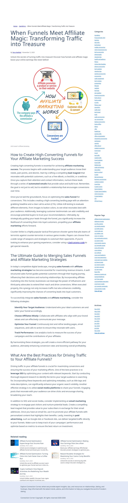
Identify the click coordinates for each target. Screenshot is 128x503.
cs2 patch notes (98, 241)
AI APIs (96, 102)
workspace (97, 141)
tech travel (97, 112)
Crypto (96, 175)
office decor (97, 146)
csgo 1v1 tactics (98, 236)
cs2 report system (99, 265)
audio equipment (99, 78)
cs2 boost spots (98, 262)
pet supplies (97, 93)
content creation (99, 182)
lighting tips (97, 165)
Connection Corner (32, 7)
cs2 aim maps (98, 269)
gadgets (96, 88)
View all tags (98, 291)
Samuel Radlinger (99, 277)
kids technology (98, 177)
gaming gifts (97, 134)
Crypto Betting (98, 196)
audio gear (97, 110)
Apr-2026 (97, 326)
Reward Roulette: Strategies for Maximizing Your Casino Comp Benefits (75, 455)
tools (95, 114)
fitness (96, 62)
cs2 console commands (101, 286)
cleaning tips (98, 71)
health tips (97, 131)
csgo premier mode (99, 289)
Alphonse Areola (99, 221)
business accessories (100, 179)
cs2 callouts (97, 253)
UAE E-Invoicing (98, 194)
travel (96, 153)
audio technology (99, 167)
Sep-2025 (97, 316)
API (95, 199)
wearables (97, 170)
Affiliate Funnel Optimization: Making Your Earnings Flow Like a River (74, 442)
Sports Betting (98, 189)
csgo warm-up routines (100, 260)
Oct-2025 (97, 314)
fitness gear (97, 105)
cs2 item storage (99, 267)
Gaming (96, 40)
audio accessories (99, 117)
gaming (96, 143)
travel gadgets (98, 160)
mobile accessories (99, 47)
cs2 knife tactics (98, 229)
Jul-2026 (96, 328)
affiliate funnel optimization (102, 219)
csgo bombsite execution (101, 281)
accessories (97, 76)
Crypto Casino (98, 187)
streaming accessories (100, 138)
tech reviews (98, 81)
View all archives (99, 333)
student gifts (97, 158)
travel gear (97, 150)
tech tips (96, 90)
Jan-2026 (96, 323)
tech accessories (99, 52)
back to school (98, 172)
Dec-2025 (97, 319)
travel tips (97, 184)
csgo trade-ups (98, 231)
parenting (97, 107)
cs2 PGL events (98, 224)
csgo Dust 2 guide (99, 284)
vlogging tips (98, 57)
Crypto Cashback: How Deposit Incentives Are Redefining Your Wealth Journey (34, 471)
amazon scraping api (100, 274)
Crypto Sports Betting (100, 191)
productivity (97, 83)
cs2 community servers (100, 238)
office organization (99, 136)
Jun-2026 (96, 321)
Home (15, 26)
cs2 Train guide (98, 279)
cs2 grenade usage (99, 245)
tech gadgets (98, 69)
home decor (97, 98)
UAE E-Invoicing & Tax (100, 50)
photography (98, 54)
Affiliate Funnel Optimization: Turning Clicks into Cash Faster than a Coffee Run (34, 456)
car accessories (98, 119)
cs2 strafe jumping (99, 226)
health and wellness (100, 59)
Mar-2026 (97, 331)
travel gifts (97, 162)
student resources (99, 148)
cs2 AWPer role (98, 233)
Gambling (22, 26)
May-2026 (97, 311)
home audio (97, 100)
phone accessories (99, 66)
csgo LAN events (99, 248)
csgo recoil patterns (100, 255)
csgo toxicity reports (100, 243)
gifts (95, 129)
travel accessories (99, 95)
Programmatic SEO (99, 38)
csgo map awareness (100, 257)
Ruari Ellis (97, 272)
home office (97, 124)
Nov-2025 (97, 309)
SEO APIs (97, 42)
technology (97, 45)
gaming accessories (100, 74)
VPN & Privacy (98, 201)
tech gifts (97, 155)
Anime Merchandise (100, 64)
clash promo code (76, 242)
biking (96, 126)
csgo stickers (98, 250)
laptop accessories (99, 122)
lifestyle (96, 86)
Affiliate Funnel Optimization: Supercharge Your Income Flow (32, 442)
